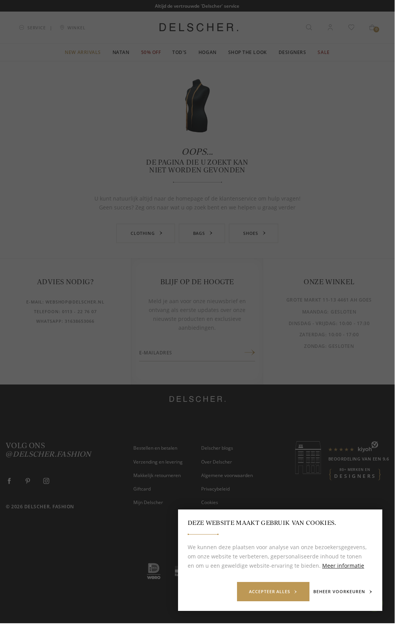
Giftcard (142, 489)
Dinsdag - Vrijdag (312, 323)
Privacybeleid (215, 489)
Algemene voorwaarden (227, 475)
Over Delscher (216, 462)
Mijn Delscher (148, 502)
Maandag (315, 312)
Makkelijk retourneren (157, 475)
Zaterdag (312, 334)
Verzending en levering (158, 462)
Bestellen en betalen (155, 448)
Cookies (209, 502)
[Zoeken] (309, 27)
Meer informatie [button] (343, 565)
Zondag (314, 346)
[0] (372, 27)
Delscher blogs (217, 448)
